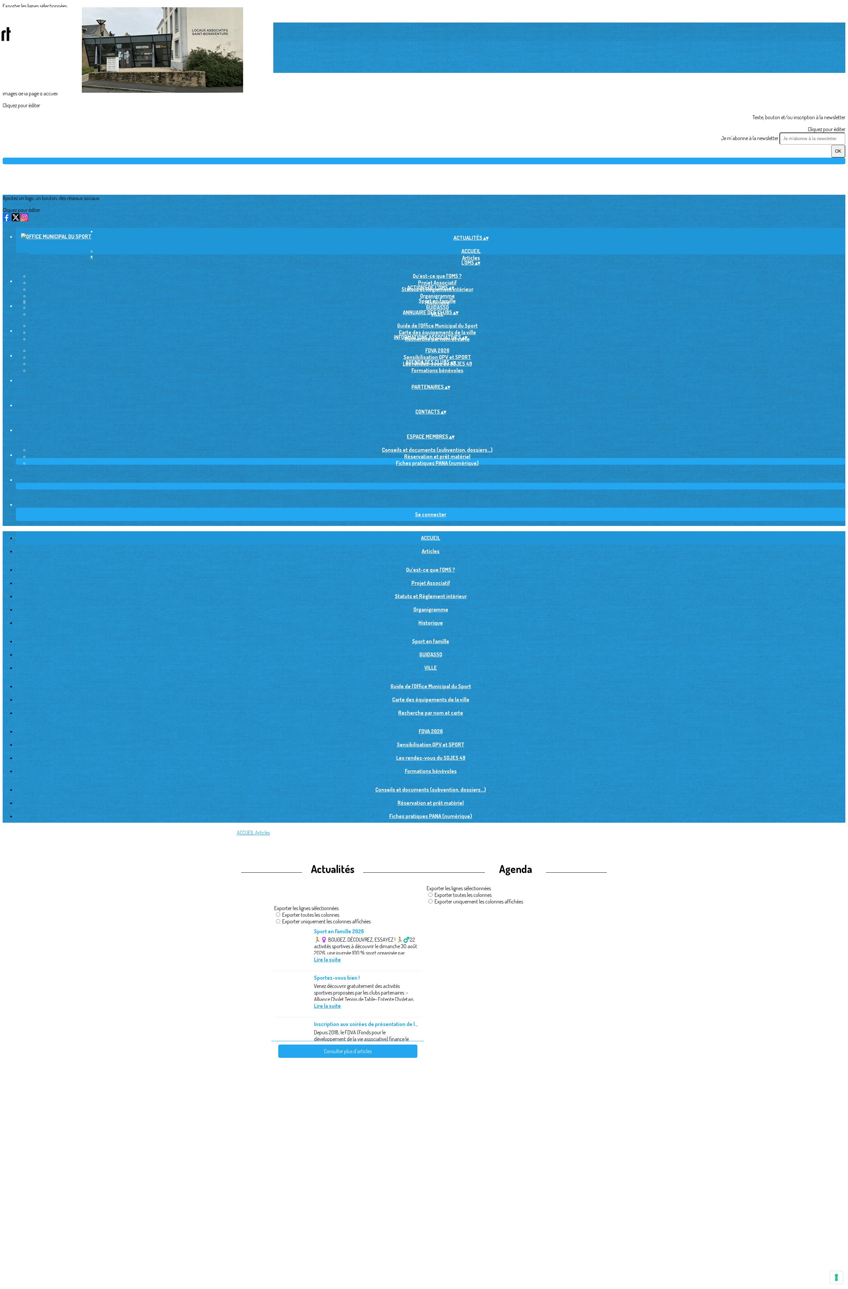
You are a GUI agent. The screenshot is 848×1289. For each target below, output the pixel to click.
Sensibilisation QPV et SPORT (437, 357)
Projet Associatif (437, 282)
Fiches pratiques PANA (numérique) (437, 463)
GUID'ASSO (437, 307)
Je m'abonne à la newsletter (750, 138)
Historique (430, 622)
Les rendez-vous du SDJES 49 (430, 757)
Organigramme (437, 295)
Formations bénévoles (437, 370)
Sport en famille (437, 300)
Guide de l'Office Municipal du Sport (437, 325)
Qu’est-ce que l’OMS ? (437, 276)
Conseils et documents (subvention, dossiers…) (437, 449)
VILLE (430, 667)
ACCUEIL (471, 251)
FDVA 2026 (437, 350)
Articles (431, 551)
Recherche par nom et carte (430, 712)
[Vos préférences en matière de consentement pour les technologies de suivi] (836, 1277)
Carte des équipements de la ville (437, 332)
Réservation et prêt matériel (437, 456)
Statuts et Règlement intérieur (431, 596)
